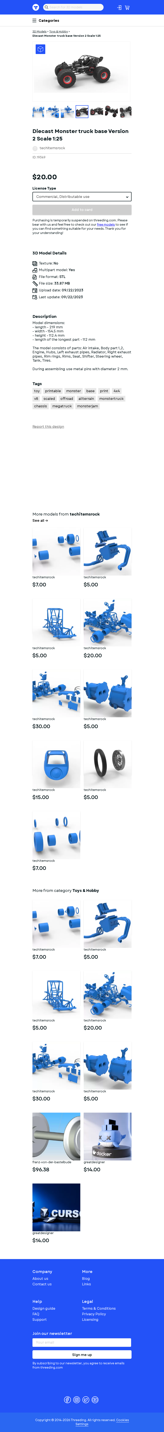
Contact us (42, 1284)
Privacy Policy (94, 1314)
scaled (49, 398)
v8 (36, 398)
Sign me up (82, 1354)
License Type (44, 188)
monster (73, 391)
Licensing (90, 1319)
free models (106, 224)
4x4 (117, 391)
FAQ (35, 1314)
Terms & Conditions (99, 1308)
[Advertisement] (82, 469)
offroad (66, 398)
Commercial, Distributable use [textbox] (62, 196)
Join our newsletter (52, 1333)
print (104, 391)
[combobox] (82, 196)
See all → (40, 521)
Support (39, 1319)
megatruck (62, 406)
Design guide (43, 1308)
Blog (86, 1278)
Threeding (35, 7)
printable (53, 391)
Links (86, 1284)
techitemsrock (52, 148)
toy (37, 391)
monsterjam (87, 406)
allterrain (86, 398)
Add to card (82, 209)
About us (40, 1278)
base (90, 391)
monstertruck (111, 398)
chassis (40, 406)
